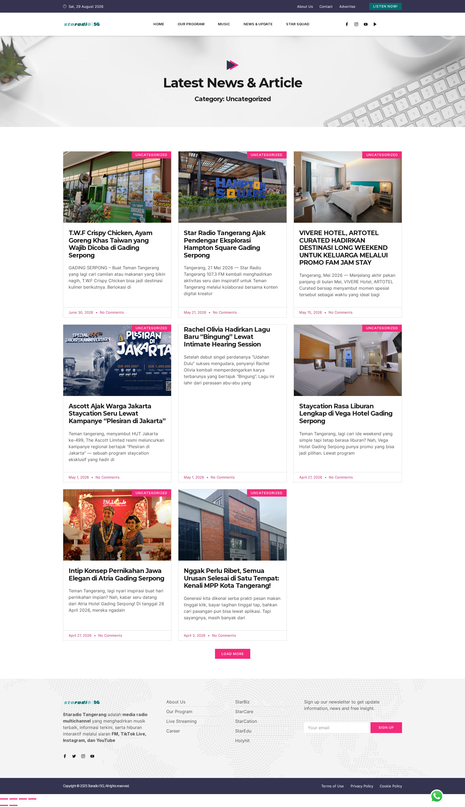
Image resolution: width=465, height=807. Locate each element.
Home (158, 24)
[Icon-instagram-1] (356, 24)
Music (224, 24)
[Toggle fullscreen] (23, 798)
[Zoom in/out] (32, 798)
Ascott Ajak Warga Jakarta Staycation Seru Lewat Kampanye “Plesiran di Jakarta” (117, 413)
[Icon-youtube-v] (365, 24)
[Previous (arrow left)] (4, 805)
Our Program (191, 24)
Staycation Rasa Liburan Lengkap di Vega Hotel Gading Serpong (345, 413)
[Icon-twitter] (74, 756)
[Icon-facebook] (347, 24)
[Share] (13, 798)
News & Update (258, 24)
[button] (232, 654)
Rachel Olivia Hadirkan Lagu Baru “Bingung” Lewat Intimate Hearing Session (227, 337)
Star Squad (297, 24)
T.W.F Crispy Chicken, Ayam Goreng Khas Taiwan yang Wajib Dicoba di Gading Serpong (110, 244)
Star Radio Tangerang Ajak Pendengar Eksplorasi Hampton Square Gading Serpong (224, 244)
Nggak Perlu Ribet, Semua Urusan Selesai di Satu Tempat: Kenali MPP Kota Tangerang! (231, 578)
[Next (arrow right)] (13, 805)
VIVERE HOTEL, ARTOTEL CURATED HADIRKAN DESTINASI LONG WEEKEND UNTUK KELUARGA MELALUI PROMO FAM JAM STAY (343, 247)
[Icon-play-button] (375, 24)
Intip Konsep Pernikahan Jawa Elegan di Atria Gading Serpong (116, 574)
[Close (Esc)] (4, 798)
